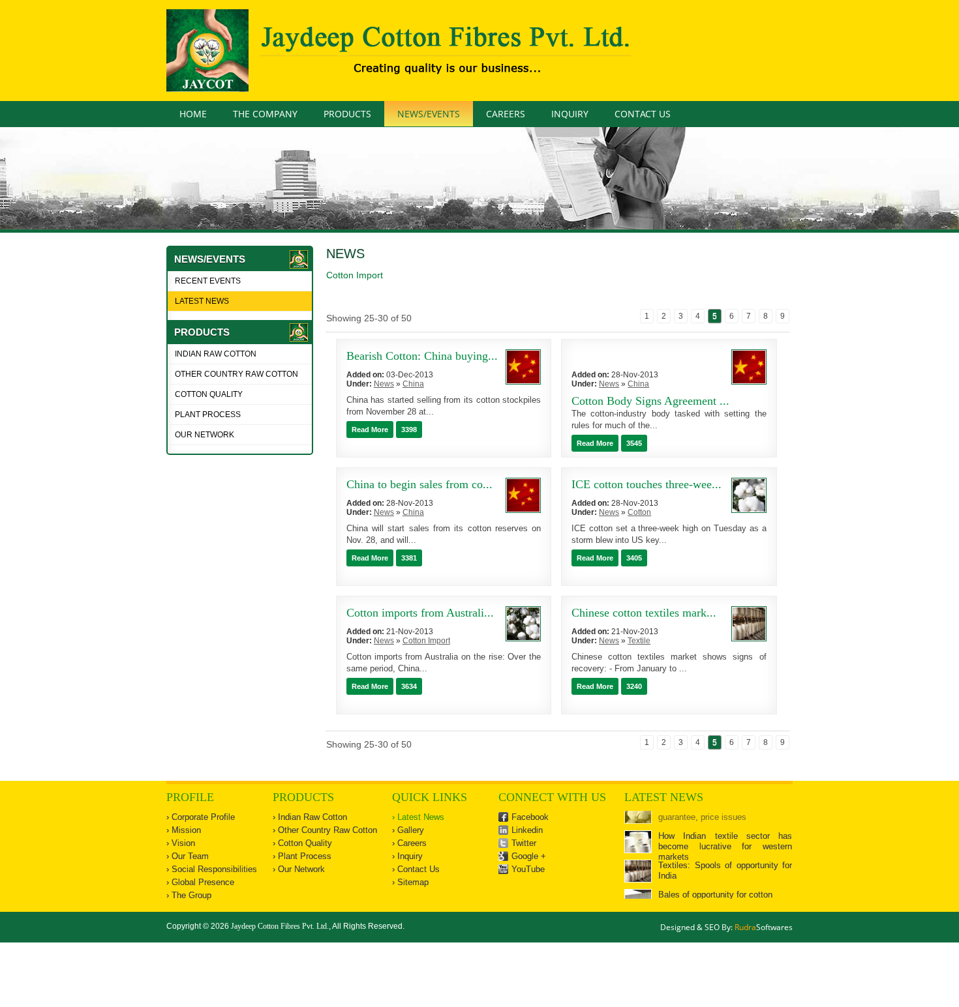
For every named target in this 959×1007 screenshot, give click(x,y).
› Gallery (408, 830)
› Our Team (187, 856)
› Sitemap (410, 882)
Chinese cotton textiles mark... (643, 612)
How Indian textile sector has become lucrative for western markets (725, 826)
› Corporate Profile (200, 817)
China (413, 383)
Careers (505, 114)
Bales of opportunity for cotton (715, 875)
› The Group (188, 895)
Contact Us (643, 114)
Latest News (202, 301)
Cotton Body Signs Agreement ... (650, 400)
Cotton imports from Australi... (420, 612)
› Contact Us (416, 869)
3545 (634, 443)
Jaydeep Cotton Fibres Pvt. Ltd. (280, 926)
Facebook (530, 817)
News (345, 253)
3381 (409, 558)
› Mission (183, 830)
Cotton (639, 512)
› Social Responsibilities (211, 869)
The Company (265, 114)
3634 (409, 686)
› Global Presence (200, 882)
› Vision (180, 843)
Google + (528, 856)
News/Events (428, 114)
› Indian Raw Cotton (310, 817)
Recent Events (208, 280)
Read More (370, 429)
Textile (639, 640)
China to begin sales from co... (419, 484)
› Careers (409, 843)
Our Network (204, 434)
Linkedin (527, 830)
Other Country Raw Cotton (236, 374)
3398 (409, 429)
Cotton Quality (209, 394)
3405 (634, 558)
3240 (634, 686)
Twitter (523, 843)
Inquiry (569, 114)
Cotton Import (426, 640)
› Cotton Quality (302, 843)
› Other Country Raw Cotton (325, 830)
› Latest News (418, 817)
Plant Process (208, 414)
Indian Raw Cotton (215, 353)
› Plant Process (302, 856)
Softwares (764, 927)
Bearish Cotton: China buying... (422, 355)
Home (193, 114)
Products (347, 114)
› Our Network (299, 869)
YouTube (528, 869)
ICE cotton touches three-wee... (646, 484)
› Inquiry (407, 856)
